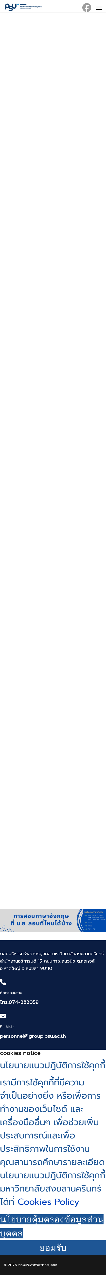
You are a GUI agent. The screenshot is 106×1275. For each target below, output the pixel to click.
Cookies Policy (46, 1201)
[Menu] (99, 7)
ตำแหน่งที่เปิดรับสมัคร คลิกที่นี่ (30, 347)
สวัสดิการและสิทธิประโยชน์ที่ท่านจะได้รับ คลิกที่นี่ (47, 457)
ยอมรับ (53, 1248)
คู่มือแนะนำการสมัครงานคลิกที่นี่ (31, 568)
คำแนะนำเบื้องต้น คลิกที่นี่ (25, 678)
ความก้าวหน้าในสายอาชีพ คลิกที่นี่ (32, 126)
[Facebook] (86, 7)
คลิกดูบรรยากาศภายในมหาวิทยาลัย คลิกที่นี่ (42, 789)
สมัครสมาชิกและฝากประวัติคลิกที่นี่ (33, 236)
